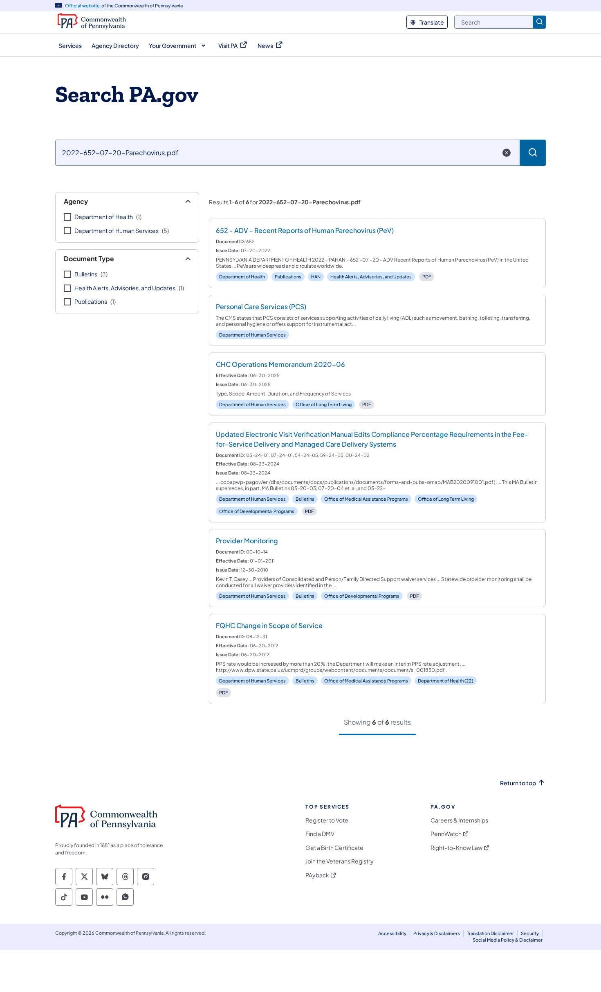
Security (530, 933)
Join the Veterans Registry (339, 861)
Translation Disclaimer (490, 933)
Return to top (518, 783)
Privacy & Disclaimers (436, 933)
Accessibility (392, 933)
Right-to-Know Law (456, 847)
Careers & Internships (459, 820)
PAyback (317, 875)
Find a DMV (319, 833)
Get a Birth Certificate (334, 847)
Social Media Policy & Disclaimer (508, 939)
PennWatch (446, 833)
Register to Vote (326, 820)
